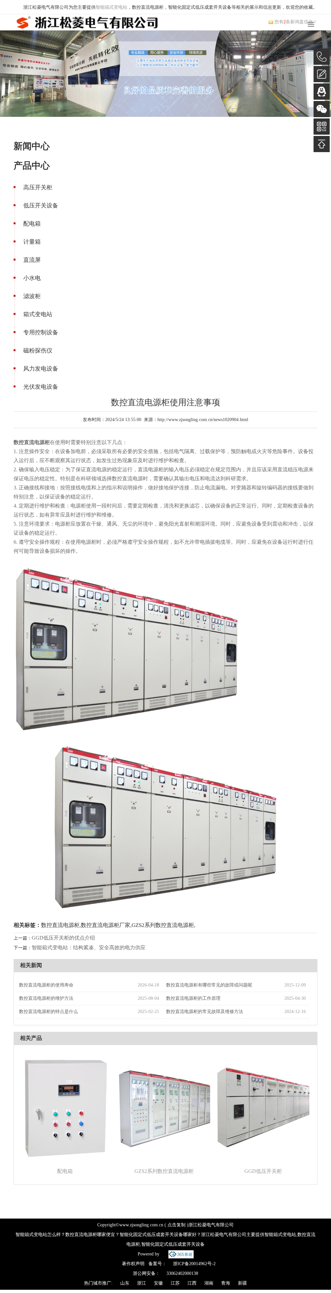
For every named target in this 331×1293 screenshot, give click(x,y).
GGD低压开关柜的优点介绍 (63, 938)
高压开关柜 (37, 187)
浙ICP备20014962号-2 (194, 1263)
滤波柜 (32, 296)
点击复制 (176, 1224)
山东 (124, 1283)
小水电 (32, 278)
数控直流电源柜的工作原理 (193, 998)
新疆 (242, 1283)
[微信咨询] (322, 109)
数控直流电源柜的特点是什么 (48, 1011)
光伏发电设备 (40, 387)
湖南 (208, 1283)
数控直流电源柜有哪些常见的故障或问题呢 (209, 985)
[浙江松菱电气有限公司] (87, 22)
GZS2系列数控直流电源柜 (163, 925)
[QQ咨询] (322, 92)
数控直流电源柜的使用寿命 (46, 985)
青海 (225, 1283)
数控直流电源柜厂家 (105, 925)
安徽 (158, 1283)
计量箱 (32, 242)
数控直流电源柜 (60, 925)
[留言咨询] (322, 74)
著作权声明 (133, 1263)
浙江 (141, 1283)
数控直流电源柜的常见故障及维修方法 (204, 1011)
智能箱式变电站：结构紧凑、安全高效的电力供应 (88, 947)
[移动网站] (322, 126)
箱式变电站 (37, 314)
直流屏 (32, 260)
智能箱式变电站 (111, 7)
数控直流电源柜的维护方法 (46, 998)
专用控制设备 (40, 332)
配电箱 (32, 223)
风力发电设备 (40, 368)
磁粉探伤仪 (37, 350)
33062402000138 (182, 1273)
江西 (192, 1283)
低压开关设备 (40, 205)
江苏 (175, 1283)
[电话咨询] (322, 57)
